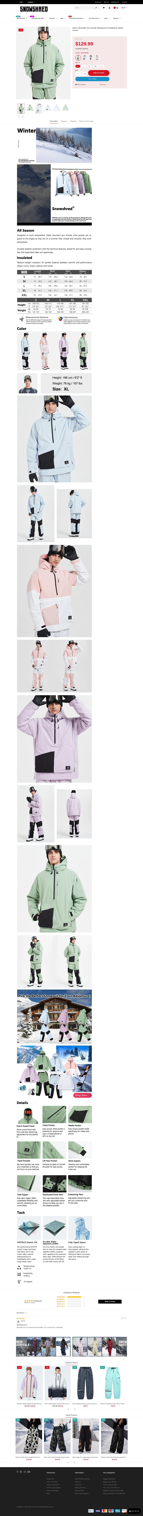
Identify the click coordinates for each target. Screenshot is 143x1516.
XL (89, 66)
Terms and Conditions (82, 1493)
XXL (96, 66)
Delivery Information (53, 1485)
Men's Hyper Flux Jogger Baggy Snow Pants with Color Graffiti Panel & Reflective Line (97, 1457)
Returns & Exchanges (54, 1487)
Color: (81, 52)
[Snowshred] (34, 12)
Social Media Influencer (82, 1479)
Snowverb (75, 30)
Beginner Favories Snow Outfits (113, 1490)
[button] (61, 1297)
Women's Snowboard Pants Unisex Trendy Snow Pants (115, 1403)
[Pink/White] (97, 58)
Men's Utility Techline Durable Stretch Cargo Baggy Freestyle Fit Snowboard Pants (67, 1457)
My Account (98, 2)
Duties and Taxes (80, 1487)
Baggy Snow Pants (109, 1479)
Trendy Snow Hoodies (110, 1485)
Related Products (71, 1363)
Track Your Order (52, 1482)
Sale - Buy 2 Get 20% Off (111, 1487)
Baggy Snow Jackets (110, 1482)
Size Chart (78, 1485)
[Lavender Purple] (91, 58)
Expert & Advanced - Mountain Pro (114, 1493)
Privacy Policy (79, 1490)
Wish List (106, 2)
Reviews (64, 121)
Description (54, 121)
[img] (21, 1318)
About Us (78, 1482)
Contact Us (50, 1479)
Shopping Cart (115, 2)
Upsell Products (71, 1415)
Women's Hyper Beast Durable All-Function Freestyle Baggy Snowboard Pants (38, 1457)
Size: (77, 62)
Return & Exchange (86, 121)
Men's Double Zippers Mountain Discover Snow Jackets (60, 1403)
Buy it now (92, 79)
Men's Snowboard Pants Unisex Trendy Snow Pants (87, 1403)
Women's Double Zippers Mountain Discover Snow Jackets (33, 1403)
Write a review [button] (110, 1301)
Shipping (73, 121)
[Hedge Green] (78, 58)
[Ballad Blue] (84, 58)
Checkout (124, 2)
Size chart (102, 84)
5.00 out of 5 (38, 1301)
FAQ (48, 1493)
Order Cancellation (53, 1490)
